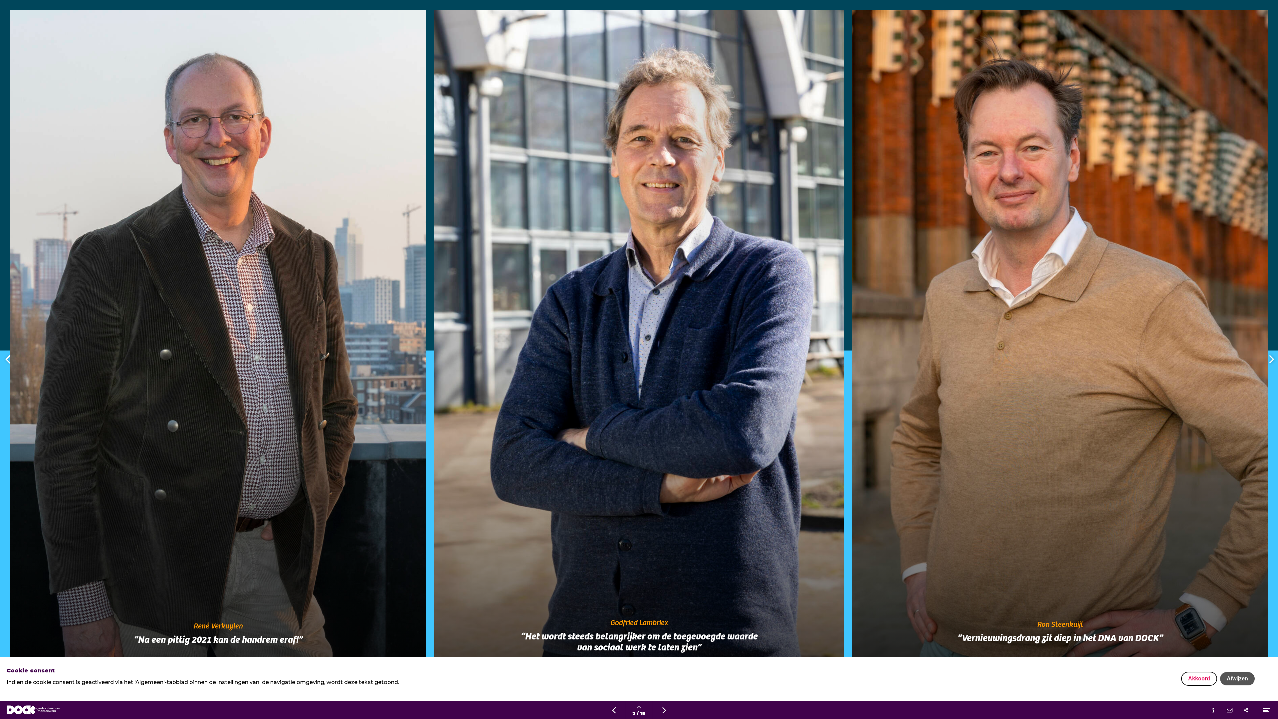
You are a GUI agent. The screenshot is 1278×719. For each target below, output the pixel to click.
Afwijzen (1237, 678)
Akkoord (1199, 678)
